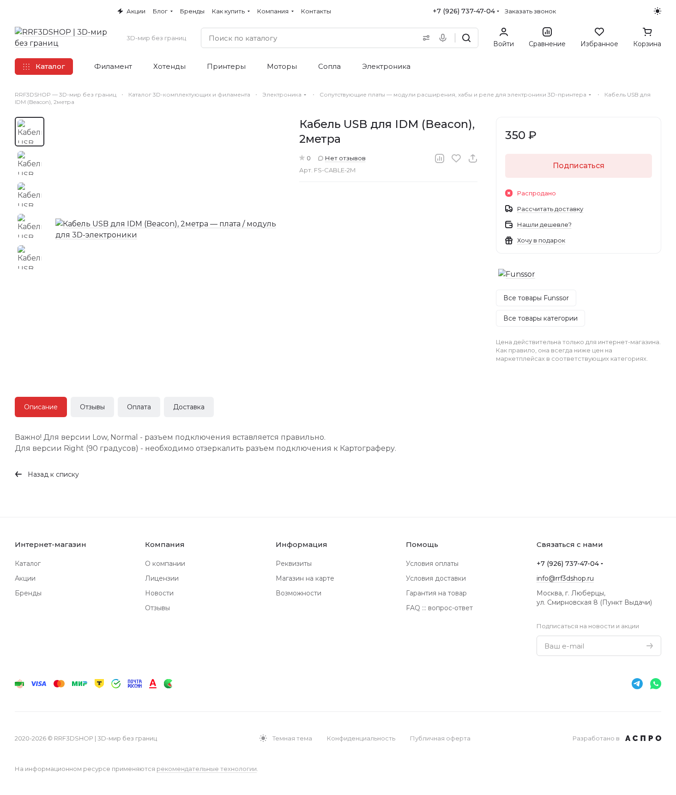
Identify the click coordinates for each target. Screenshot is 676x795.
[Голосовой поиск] (445, 38)
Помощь (422, 544)
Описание (41, 407)
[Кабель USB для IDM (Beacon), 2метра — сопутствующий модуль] (168, 229)
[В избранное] (456, 158)
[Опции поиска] (424, 38)
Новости (159, 593)
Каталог (28, 563)
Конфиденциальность (361, 738)
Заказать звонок (530, 11)
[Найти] (466, 38)
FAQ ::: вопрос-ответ (439, 608)
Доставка (189, 407)
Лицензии (162, 578)
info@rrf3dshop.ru (565, 578)
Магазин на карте (305, 578)
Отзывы (92, 407)
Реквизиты (294, 563)
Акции (25, 578)
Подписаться (578, 165)
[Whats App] (655, 683)
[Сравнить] (439, 158)
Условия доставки (436, 578)
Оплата (139, 407)
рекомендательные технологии (207, 768)
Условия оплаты (432, 563)
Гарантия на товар (436, 593)
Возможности (298, 593)
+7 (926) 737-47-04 (464, 11)
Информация (301, 544)
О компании (165, 563)
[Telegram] (637, 683)
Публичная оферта (440, 738)
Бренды (28, 593)
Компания (165, 544)
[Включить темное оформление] (657, 11)
